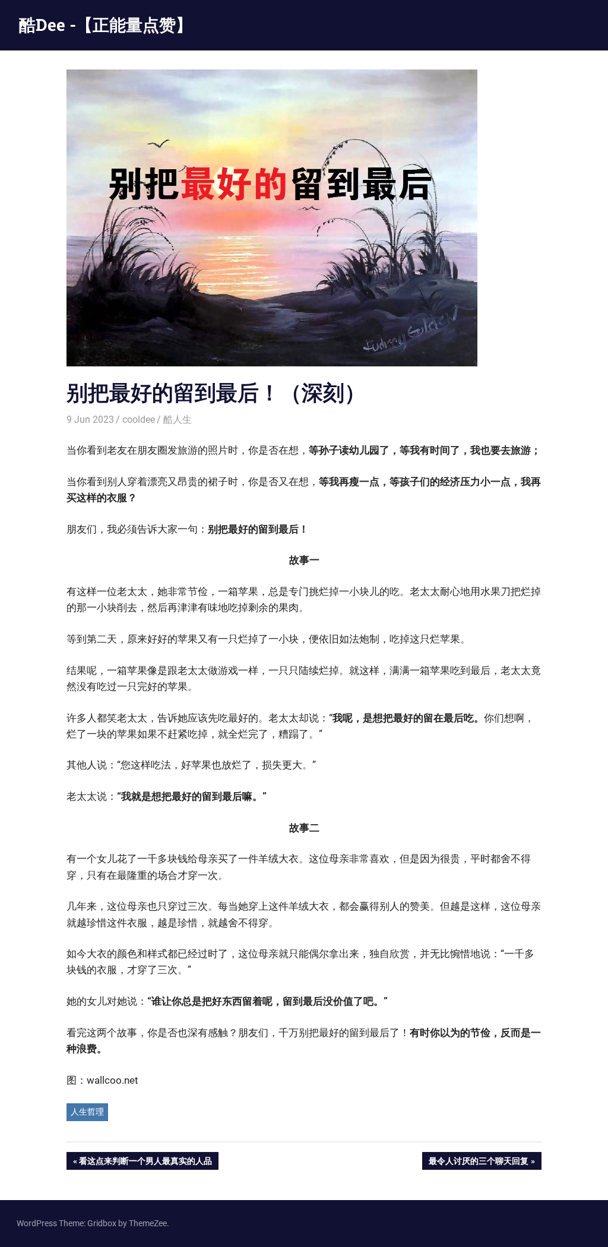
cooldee (138, 419)
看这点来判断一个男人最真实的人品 (145, 1163)
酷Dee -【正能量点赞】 (105, 25)
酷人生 (177, 419)
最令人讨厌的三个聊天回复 (478, 1163)
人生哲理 (87, 1111)
